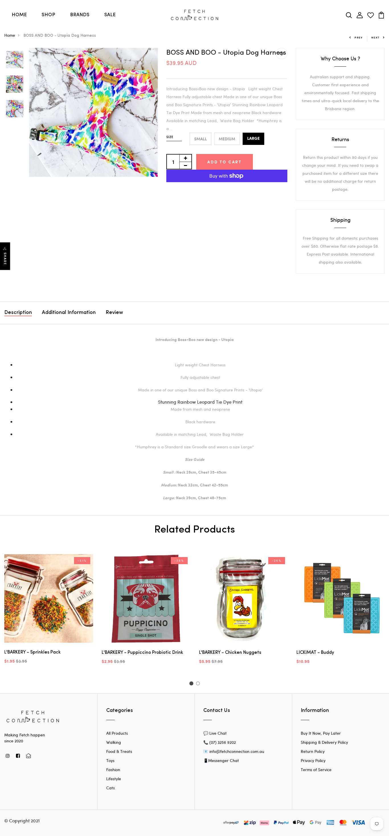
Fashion (113, 769)
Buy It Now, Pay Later (321, 733)
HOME (19, 15)
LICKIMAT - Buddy (315, 652)
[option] (14, 60)
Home (9, 35)
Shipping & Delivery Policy (324, 742)
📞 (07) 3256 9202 (219, 742)
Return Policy (313, 751)
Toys (110, 760)
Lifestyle (113, 778)
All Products (117, 733)
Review (114, 312)
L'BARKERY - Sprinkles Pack (32, 652)
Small (200, 139)
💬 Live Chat (215, 733)
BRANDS (79, 15)
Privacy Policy (313, 760)
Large (253, 139)
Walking (113, 742)
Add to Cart (224, 162)
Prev (359, 37)
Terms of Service (316, 769)
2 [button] (199, 684)
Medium (227, 139)
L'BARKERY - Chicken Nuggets (230, 652)
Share (5, 258)
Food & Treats (119, 751)
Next (375, 37)
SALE (110, 15)
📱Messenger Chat (221, 760)
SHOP (48, 15)
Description (18, 312)
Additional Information (69, 312)
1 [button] (192, 684)
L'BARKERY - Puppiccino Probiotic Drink (142, 652)
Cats (110, 787)
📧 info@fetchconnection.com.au (233, 751)
